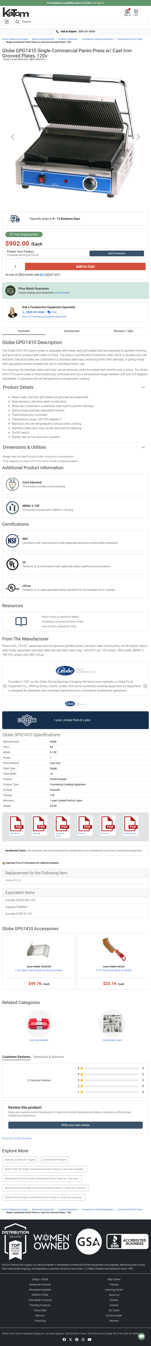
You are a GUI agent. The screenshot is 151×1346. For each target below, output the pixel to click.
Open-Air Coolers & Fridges (20, 1159)
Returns (40, 1315)
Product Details (18, 387)
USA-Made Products (40, 1300)
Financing (40, 1320)
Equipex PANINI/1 (16, 907)
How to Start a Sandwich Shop (59, 626)
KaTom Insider (114, 1315)
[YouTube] (89, 1339)
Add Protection (116, 253)
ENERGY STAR (40, 1294)
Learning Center (114, 1289)
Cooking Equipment (68, 39)
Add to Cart (85, 266)
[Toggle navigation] (6, 21)
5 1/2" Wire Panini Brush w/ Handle (113, 970)
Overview (24, 331)
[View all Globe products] (75, 703)
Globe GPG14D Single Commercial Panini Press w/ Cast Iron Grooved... (45, 1169)
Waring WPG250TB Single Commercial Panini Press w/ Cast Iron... (42, 1178)
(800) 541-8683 (35, 312)
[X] (70, 1339)
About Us (114, 1294)
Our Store (114, 1310)
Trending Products (39, 1305)
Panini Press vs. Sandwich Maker (60, 616)
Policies (114, 1284)
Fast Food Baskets (39, 1040)
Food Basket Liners (112, 1040)
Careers (114, 1300)
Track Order (40, 1310)
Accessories (72, 331)
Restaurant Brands (40, 1284)
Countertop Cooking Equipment (97, 39)
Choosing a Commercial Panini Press (62, 621)
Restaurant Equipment (43, 39)
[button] (127, 12)
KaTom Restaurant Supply (15, 39)
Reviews (114, 1320)
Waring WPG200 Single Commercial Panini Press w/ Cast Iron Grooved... (46, 1187)
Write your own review (75, 1125)
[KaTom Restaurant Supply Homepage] (16, 12)
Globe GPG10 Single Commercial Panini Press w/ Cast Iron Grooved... (44, 1197)
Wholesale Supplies (40, 1289)
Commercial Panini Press (129, 39)
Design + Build (40, 1279)
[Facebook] (64, 1339)
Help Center (114, 1279)
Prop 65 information (26, 863)
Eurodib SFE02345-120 (20, 900)
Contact (114, 1305)
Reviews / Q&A (123, 331)
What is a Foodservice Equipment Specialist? (44, 316)
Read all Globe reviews (16, 1138)
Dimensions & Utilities (24, 447)
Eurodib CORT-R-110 (18, 914)
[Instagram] (83, 1339)
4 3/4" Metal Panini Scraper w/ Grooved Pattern (38, 970)
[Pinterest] (76, 1339)
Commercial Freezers (54, 1159)
